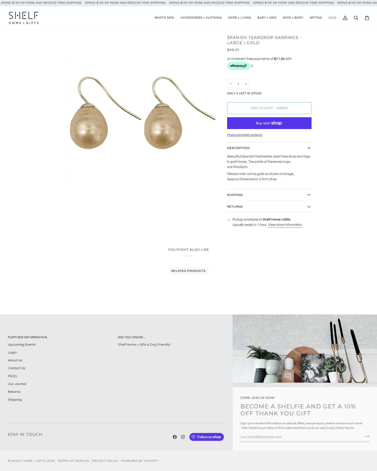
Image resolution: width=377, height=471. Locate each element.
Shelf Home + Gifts (28, 460)
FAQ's (12, 376)
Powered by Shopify (140, 460)
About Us (15, 360)
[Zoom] (73, 181)
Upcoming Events (22, 344)
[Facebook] (175, 437)
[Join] (365, 436)
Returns (235, 206)
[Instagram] (183, 437)
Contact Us (16, 368)
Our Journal (17, 384)
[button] (201, 18)
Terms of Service (73, 460)
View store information (285, 224)
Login (12, 352)
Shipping (235, 195)
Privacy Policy (105, 460)
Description (238, 148)
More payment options (244, 135)
